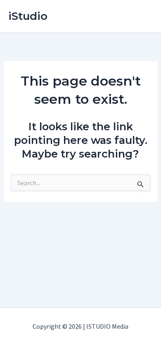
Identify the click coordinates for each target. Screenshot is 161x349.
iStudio (27, 16)
